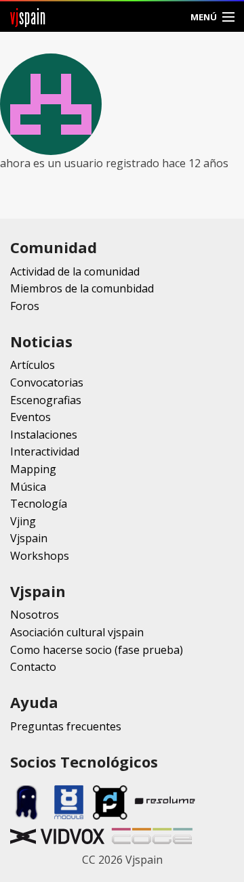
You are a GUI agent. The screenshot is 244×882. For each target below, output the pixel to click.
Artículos (32, 364)
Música (28, 486)
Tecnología (38, 503)
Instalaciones (43, 434)
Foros (24, 306)
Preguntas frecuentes (65, 726)
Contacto (33, 666)
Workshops (39, 555)
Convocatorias (46, 382)
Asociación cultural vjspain (77, 632)
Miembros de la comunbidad (82, 288)
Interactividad (44, 451)
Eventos (30, 417)
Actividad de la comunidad (75, 271)
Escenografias (45, 400)
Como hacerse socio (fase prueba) (96, 649)
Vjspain (28, 538)
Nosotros (34, 614)
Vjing (23, 521)
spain (28, 16)
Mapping (33, 469)
